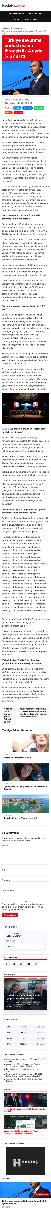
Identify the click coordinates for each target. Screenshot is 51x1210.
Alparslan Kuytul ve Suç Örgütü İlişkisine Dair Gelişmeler (24, 1080)
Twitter (17, 108)
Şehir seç (10, 941)
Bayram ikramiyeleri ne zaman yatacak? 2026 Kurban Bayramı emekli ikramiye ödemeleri (24, 1075)
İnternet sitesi (8, 890)
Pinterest (18, 113)
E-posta (7, 880)
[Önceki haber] (37, 982)
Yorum (6, 845)
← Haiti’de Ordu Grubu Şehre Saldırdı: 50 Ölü (9, 715)
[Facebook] (7, 964)
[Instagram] (21, 964)
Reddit (8, 113)
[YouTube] (29, 964)
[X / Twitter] (14, 964)
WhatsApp (39, 108)
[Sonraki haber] (43, 982)
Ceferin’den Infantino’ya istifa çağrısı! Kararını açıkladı (24, 1070)
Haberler (5, 28)
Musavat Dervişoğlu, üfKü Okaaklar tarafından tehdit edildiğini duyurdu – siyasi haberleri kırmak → (33, 712)
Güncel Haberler (16, 13)
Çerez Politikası (31, 19)
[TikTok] (36, 964)
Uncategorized (17, 28)
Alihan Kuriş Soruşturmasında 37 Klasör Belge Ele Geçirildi (26, 1060)
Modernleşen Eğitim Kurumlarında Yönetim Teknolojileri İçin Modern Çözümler (23, 1065)
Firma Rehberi (35, 13)
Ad (4, 870)
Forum (16, 19)
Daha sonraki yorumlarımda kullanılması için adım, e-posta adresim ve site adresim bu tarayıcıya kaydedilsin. (23, 907)
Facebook (27, 108)
